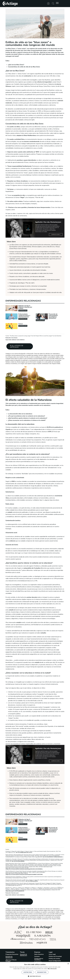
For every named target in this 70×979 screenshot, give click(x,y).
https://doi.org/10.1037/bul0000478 (15, 891)
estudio (43, 633)
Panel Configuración (55, 961)
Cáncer (20, 324)
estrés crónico (18, 201)
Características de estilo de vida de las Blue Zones (24, 67)
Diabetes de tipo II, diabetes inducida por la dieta (25, 307)
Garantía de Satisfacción (9, 957)
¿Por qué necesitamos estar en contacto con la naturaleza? (26, 416)
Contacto (37, 956)
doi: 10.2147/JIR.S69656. (18, 861)
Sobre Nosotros (39, 954)
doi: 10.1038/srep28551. (32, 881)
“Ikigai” (22, 197)
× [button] (68, 963)
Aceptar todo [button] (28, 972)
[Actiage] (9, 5)
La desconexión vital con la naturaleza (20, 414)
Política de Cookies (54, 958)
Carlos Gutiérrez (20, 340)
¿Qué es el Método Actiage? (11, 960)
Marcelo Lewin (15, 893)
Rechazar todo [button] (41, 972)
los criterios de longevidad (43, 82)
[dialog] (35, 970)
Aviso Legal (52, 954)
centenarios (28, 76)
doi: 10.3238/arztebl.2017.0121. (24, 852)
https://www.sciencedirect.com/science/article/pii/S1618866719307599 (24, 874)
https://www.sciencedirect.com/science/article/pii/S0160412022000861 (24, 869)
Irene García (14, 338)
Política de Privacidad (55, 956)
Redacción (8, 338)
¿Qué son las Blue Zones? (16, 65)
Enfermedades (23, 310)
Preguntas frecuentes (12, 954)
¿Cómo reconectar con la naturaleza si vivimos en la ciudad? (27, 420)
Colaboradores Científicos (38, 959)
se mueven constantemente (30, 141)
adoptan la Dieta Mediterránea (26, 135)
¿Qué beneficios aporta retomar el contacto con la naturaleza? (27, 418)
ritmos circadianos (22, 181)
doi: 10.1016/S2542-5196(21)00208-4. (53, 857)
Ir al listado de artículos (16, 346)
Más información (52, 968)
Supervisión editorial (11, 340)
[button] (35, 976)
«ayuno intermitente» (29, 160)
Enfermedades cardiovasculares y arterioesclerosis (24, 315)
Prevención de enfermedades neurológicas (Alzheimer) (53, 316)
